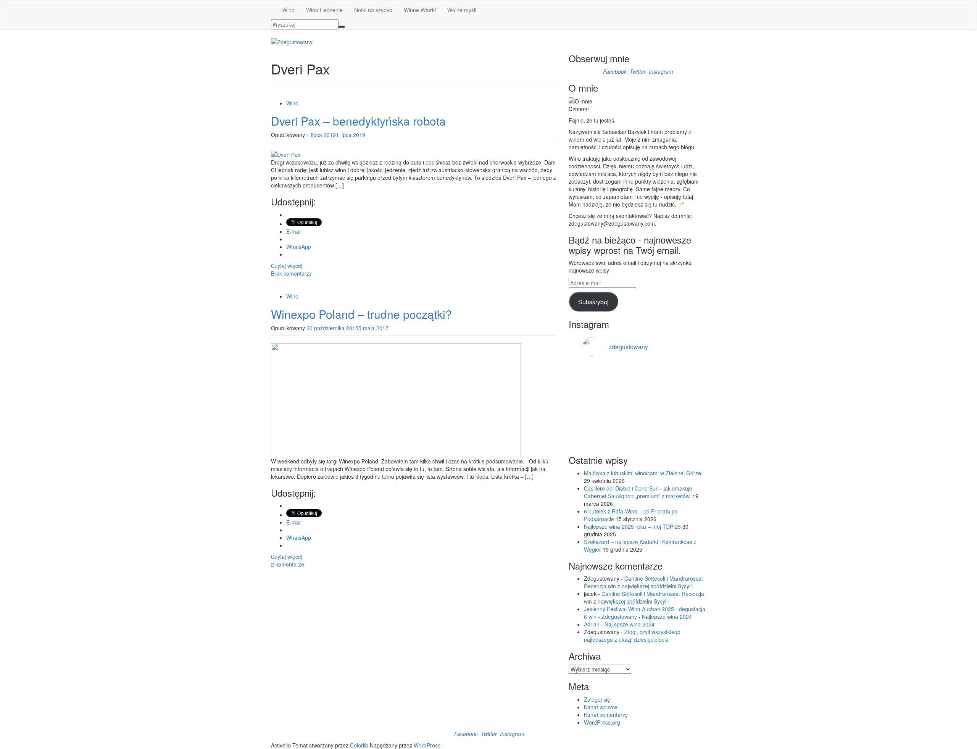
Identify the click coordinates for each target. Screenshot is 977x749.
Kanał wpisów (600, 707)
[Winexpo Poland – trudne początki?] (396, 399)
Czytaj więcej (286, 266)
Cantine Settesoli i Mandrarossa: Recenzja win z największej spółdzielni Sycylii (643, 582)
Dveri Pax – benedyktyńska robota (358, 121)
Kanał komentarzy (606, 714)
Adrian (592, 624)
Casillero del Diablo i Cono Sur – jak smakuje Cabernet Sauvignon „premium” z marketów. (638, 492)
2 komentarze (287, 564)
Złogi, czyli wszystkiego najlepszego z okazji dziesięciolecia (632, 635)
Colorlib (359, 745)
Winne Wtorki (420, 10)
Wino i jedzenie (324, 10)
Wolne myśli (461, 10)
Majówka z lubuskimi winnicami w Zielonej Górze (642, 473)
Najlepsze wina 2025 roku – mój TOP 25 (632, 526)
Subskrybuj (593, 301)
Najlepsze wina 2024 (667, 616)
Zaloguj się (597, 699)
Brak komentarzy (291, 273)
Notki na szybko (373, 10)
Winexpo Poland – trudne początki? (361, 314)
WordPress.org (602, 722)
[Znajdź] (342, 27)
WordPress (427, 745)
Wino (288, 10)
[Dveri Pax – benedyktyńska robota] (285, 154)
